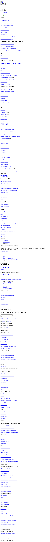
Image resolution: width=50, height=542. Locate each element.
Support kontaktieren (5, 164)
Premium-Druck (4, 114)
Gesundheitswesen (4, 387)
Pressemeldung (4, 211)
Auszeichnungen (4, 218)
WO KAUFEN (6, 13)
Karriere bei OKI (4, 192)
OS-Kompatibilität (4, 162)
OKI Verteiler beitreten (5, 225)
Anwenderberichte (4, 58)
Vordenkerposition (4, 220)
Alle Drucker (3, 55)
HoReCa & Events (4, 96)
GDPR (2, 497)
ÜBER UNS (4, 176)
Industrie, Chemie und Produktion (7, 91)
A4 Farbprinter (4, 82)
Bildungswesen (4, 93)
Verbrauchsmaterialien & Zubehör (8, 129)
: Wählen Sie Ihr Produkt (11, 279)
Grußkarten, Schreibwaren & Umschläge (9, 75)
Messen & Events (4, 216)
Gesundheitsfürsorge (5, 102)
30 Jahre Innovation (5, 183)
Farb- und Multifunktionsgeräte (7, 25)
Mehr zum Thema (4, 251)
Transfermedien (4, 32)
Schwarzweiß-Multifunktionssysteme (10, 259)
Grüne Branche (4, 100)
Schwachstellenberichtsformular (7, 168)
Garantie (2, 159)
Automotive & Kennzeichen (6, 84)
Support (4, 257)
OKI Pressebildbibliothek (6, 227)
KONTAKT (5, 12)
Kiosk (2, 105)
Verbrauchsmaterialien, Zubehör (7, 44)
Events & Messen (4, 513)
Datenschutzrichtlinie (5, 526)
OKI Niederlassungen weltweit (7, 475)
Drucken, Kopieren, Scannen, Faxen (8, 79)
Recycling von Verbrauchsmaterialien (8, 48)
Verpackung (3, 68)
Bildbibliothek (3, 518)
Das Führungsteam (4, 473)
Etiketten (2, 70)
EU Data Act (3, 152)
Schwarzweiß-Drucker (5, 27)
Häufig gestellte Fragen (5, 157)
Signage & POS (4, 402)
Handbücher (3, 150)
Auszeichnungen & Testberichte (7, 515)
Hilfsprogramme (4, 119)
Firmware (2, 145)
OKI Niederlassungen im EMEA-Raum (9, 190)
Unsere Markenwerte (5, 204)
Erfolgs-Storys (3, 112)
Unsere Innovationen (5, 206)
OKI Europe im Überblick (6, 181)
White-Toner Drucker (5, 30)
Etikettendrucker (4, 34)
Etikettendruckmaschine (5, 89)
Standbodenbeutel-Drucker (6, 77)
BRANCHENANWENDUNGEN (11, 63)
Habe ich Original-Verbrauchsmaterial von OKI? (11, 50)
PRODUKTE (5, 20)
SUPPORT (4, 124)
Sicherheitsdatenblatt (5, 148)
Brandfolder (3, 110)
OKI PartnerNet (4, 197)
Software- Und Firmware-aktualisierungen (9, 171)
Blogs (2, 214)
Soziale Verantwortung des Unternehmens (9, 188)
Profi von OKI (4, 116)
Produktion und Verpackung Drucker (8, 36)
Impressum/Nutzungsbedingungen (8, 524)
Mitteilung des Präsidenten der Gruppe (8, 223)
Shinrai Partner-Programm (6, 194)
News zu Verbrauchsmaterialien (7, 46)
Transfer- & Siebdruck (5, 73)
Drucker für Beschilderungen (6, 39)
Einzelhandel (3, 98)
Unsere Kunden (4, 185)
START (4, 256)
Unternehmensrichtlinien (6, 491)
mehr (2, 199)
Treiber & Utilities (4, 143)
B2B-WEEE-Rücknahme (6, 166)
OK (1, 253)
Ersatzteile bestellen (5, 138)
